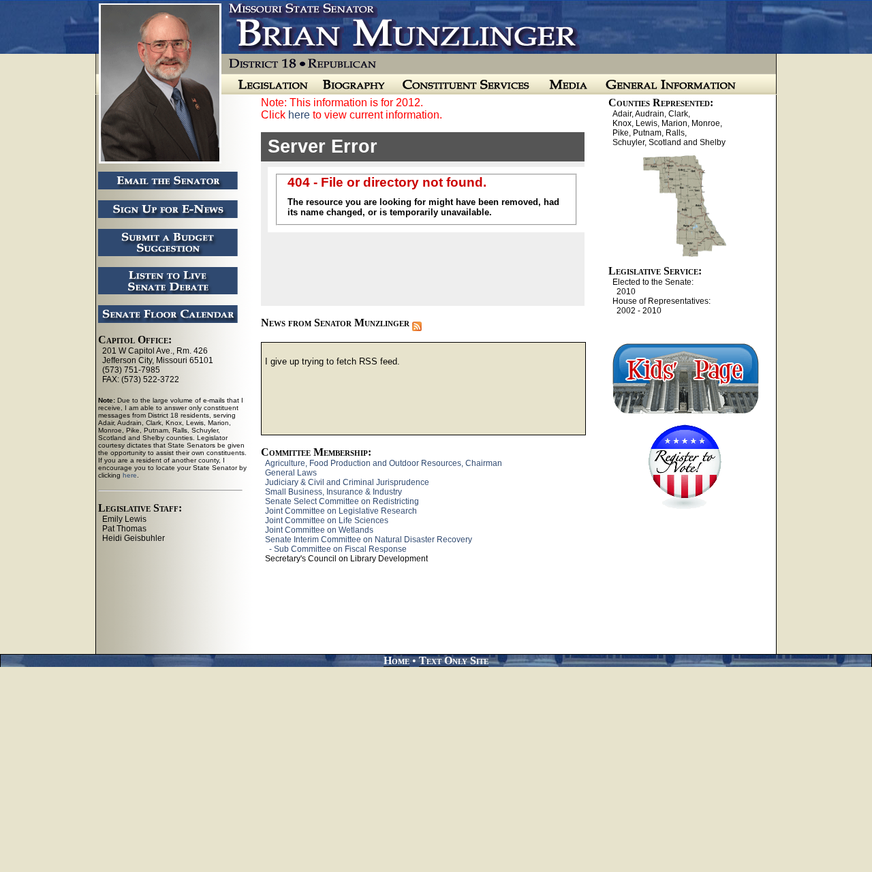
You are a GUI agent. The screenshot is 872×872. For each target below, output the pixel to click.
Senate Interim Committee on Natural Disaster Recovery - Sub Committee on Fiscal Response (366, 544)
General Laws (291, 473)
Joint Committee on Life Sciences (326, 520)
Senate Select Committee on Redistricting (342, 501)
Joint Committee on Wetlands (319, 530)
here (299, 115)
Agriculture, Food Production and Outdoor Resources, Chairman (383, 463)
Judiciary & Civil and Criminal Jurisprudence (347, 482)
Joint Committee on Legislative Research (341, 511)
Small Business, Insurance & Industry (333, 492)
